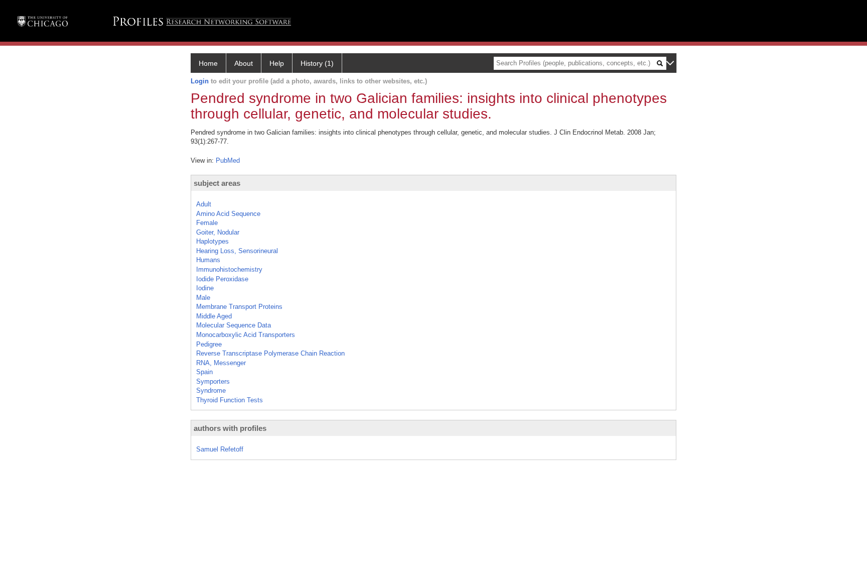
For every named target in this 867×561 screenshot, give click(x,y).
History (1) (317, 63)
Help (276, 63)
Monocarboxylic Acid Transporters (245, 335)
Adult (203, 204)
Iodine (205, 288)
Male (203, 297)
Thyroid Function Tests (229, 400)
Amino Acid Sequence (228, 213)
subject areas (217, 183)
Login (200, 81)
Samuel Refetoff (219, 449)
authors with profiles (230, 428)
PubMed (228, 160)
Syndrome (211, 390)
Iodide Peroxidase (222, 279)
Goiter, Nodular (217, 232)
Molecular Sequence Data (233, 325)
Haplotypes (212, 241)
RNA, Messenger (221, 363)
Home (208, 63)
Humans (208, 260)
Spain (204, 372)
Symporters (213, 381)
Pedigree (209, 344)
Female (207, 223)
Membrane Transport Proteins (239, 306)
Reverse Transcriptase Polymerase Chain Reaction (270, 353)
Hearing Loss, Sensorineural (237, 251)
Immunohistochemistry (229, 269)
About (243, 63)
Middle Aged (214, 316)
